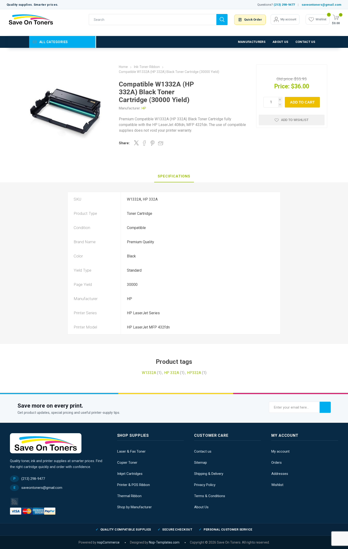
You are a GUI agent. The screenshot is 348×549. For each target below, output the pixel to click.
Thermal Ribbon (129, 496)
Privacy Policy (204, 485)
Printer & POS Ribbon (133, 485)
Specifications (174, 176)
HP (144, 108)
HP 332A (171, 372)
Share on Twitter (136, 142)
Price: (282, 86)
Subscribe (325, 407)
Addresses (279, 474)
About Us (201, 507)
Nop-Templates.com (164, 542)
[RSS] (14, 501)
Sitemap (200, 462)
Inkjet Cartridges (130, 474)
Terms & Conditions (209, 496)
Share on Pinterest (152, 143)
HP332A (194, 372)
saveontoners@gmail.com (321, 4)
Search (222, 19)
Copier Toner (127, 462)
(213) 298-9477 (284, 4)
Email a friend (160, 143)
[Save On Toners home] (45, 443)
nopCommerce (108, 542)
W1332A (149, 372)
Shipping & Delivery (208, 474)
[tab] (174, 176)
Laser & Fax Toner (131, 451)
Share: (124, 143)
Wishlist (277, 485)
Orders (276, 462)
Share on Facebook (144, 143)
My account (288, 19)
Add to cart (302, 102)
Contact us (202, 451)
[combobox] (152, 19)
